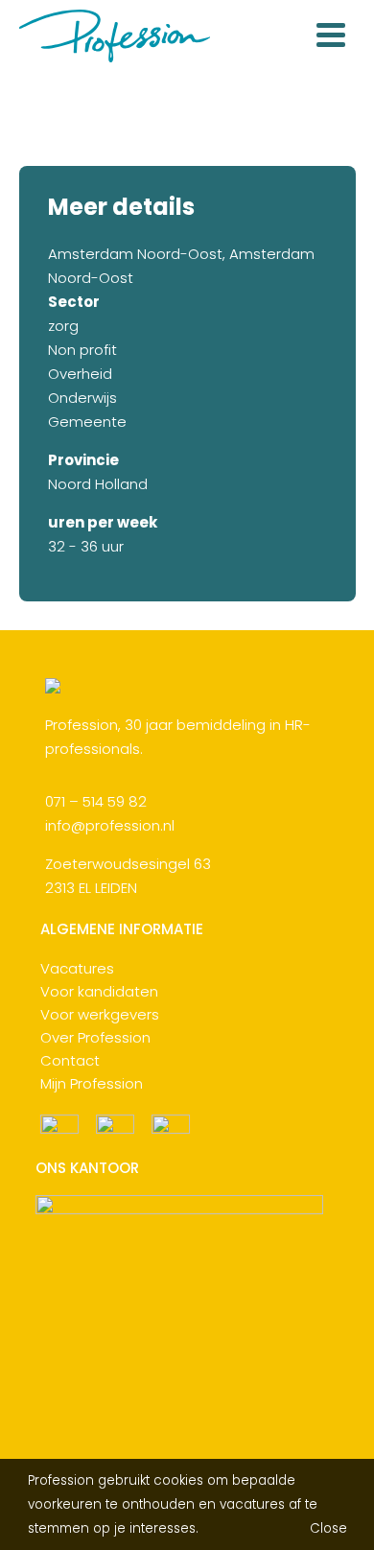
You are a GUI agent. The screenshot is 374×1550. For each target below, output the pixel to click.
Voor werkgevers (99, 1014)
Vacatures (77, 968)
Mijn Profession (91, 1083)
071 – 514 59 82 (96, 801)
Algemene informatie (121, 930)
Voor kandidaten (99, 991)
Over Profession (95, 1037)
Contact (70, 1060)
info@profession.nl (110, 825)
